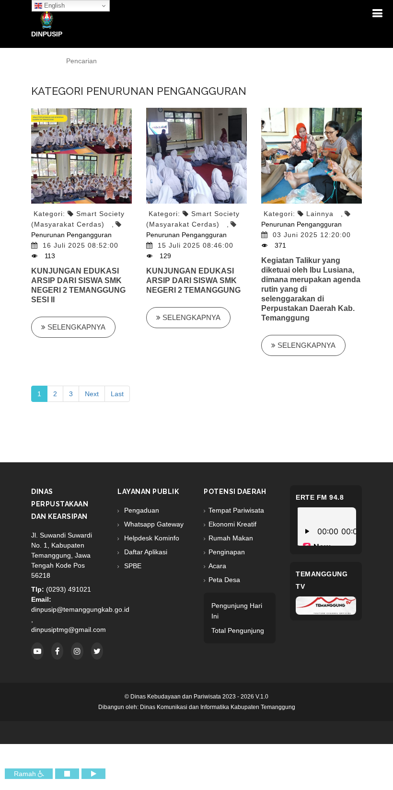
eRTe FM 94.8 (320, 497)
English (53, 5)
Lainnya (320, 214)
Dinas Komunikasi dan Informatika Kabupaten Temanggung (217, 707)
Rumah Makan (230, 538)
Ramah (26, 774)
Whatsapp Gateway (153, 524)
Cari (313, 61)
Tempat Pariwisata (236, 510)
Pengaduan (140, 510)
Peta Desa (224, 580)
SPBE (131, 566)
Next (92, 394)
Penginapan (226, 552)
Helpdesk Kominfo (150, 538)
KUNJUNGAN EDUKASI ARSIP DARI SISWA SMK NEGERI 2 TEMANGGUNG (193, 280)
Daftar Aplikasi (144, 552)
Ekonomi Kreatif (232, 524)
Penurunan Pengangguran (74, 245)
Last (117, 394)
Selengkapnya (75, 327)
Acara (217, 566)
